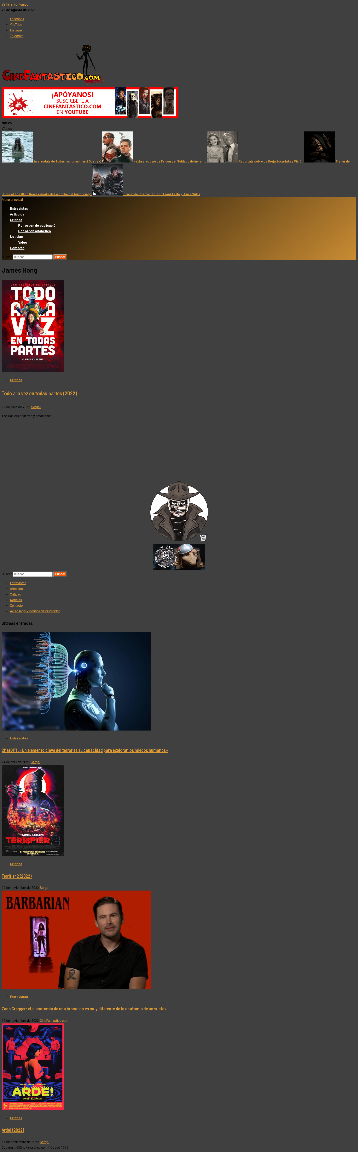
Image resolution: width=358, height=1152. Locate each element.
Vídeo (22, 242)
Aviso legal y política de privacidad (35, 611)
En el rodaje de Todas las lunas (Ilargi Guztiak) (67, 161)
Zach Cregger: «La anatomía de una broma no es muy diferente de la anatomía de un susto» (84, 1008)
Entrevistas (19, 209)
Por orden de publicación (37, 226)
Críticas (16, 220)
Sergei (36, 407)
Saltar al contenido (15, 4)
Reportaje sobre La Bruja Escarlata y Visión (271, 161)
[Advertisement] (179, 451)
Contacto (17, 248)
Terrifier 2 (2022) (17, 876)
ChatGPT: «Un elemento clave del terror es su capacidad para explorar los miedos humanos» (85, 750)
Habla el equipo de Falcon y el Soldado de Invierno (170, 161)
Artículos (17, 214)
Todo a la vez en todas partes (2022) (39, 393)
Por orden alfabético (34, 231)
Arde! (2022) (13, 1130)
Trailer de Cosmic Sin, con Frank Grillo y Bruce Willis (162, 194)
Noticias (16, 237)
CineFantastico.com (54, 1021)
